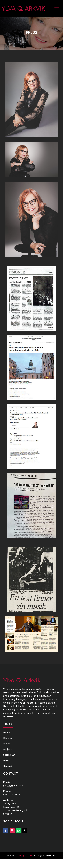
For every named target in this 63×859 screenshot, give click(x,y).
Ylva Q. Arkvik (24, 855)
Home (6, 732)
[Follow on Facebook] (5, 830)
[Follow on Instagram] (12, 830)
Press (6, 760)
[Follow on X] (24, 830)
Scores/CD (9, 754)
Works (6, 743)
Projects (8, 749)
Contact (7, 766)
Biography (9, 738)
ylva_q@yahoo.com (13, 785)
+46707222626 (11, 794)
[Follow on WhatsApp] (18, 830)
